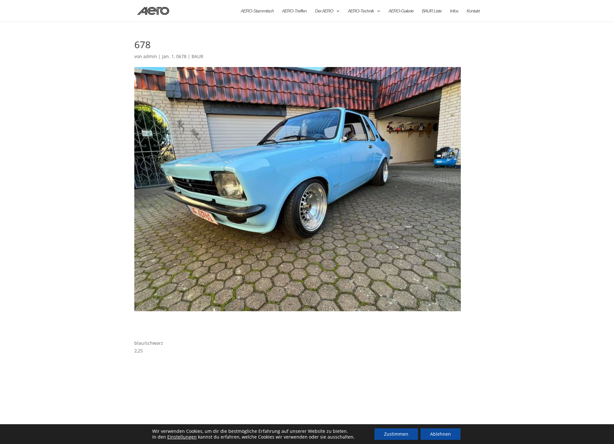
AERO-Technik (361, 11)
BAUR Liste (432, 11)
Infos (454, 11)
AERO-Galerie (401, 11)
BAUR (197, 56)
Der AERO (324, 11)
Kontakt (473, 11)
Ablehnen (440, 434)
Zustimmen (396, 434)
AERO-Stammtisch (257, 11)
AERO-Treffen (294, 11)
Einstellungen (182, 437)
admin (150, 56)
